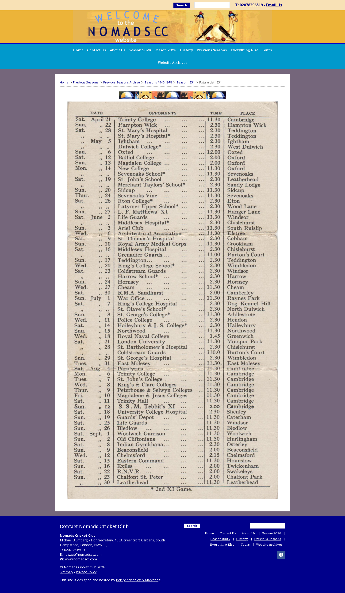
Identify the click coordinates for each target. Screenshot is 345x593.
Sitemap (66, 572)
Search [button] (181, 5)
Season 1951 (185, 82)
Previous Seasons (212, 50)
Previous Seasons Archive (121, 82)
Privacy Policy (86, 572)
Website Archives (172, 62)
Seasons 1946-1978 (158, 82)
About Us (118, 50)
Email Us (274, 5)
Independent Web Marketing (138, 580)
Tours (267, 50)
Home (78, 50)
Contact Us (96, 50)
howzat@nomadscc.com (83, 554)
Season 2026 (140, 50)
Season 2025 (165, 50)
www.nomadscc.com (81, 559)
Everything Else (244, 50)
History (186, 50)
